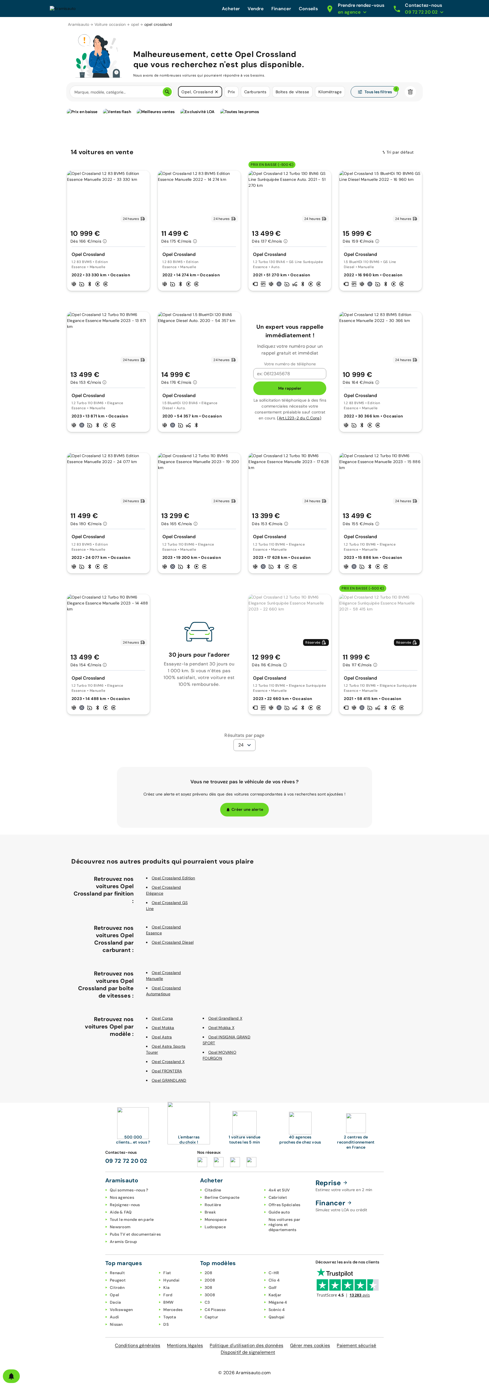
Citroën (117, 1287)
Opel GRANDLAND (169, 1080)
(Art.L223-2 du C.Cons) (299, 418)
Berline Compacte (222, 1197)
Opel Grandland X (225, 1018)
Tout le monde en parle (132, 1219)
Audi (114, 1317)
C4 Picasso (215, 1309)
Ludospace (215, 1226)
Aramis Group (123, 1241)
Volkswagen (121, 1309)
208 (209, 1272)
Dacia (115, 1302)
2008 (210, 1280)
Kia (166, 1287)
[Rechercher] (167, 91)
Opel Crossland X (168, 1061)
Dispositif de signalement (248, 1352)
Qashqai (277, 1317)
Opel (114, 1294)
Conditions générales (137, 1345)
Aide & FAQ (121, 1212)
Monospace (216, 1219)
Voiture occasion (110, 24)
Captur (211, 1317)
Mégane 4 (278, 1302)
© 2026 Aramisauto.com (244, 1373)
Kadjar (275, 1294)
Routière (213, 1204)
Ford (167, 1294)
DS (166, 1324)
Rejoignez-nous (125, 1204)
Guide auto (279, 1212)
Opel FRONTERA (167, 1071)
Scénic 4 (277, 1309)
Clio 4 (274, 1280)
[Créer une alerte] (11, 1376)
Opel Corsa (162, 1018)
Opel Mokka (163, 1027)
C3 (207, 1302)
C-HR (274, 1272)
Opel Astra (162, 1037)
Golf (273, 1287)
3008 (210, 1294)
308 (209, 1287)
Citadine (213, 1190)
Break (210, 1212)
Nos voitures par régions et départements (285, 1224)
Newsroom (120, 1226)
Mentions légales (185, 1345)
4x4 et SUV (279, 1190)
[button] (216, 92)
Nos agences (122, 1197)
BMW (168, 1302)
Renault (117, 1272)
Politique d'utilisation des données (246, 1345)
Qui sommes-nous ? (129, 1190)
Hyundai (171, 1280)
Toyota (169, 1317)
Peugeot (118, 1280)
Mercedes (173, 1309)
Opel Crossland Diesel (173, 942)
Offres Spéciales (285, 1204)
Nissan (116, 1324)
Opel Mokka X (221, 1027)
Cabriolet (278, 1197)
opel (135, 24)
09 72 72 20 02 (126, 1160)
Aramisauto (78, 24)
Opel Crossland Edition (173, 878)
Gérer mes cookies (310, 1345)
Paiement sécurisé (356, 1345)
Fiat (167, 1272)
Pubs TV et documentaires (135, 1234)
